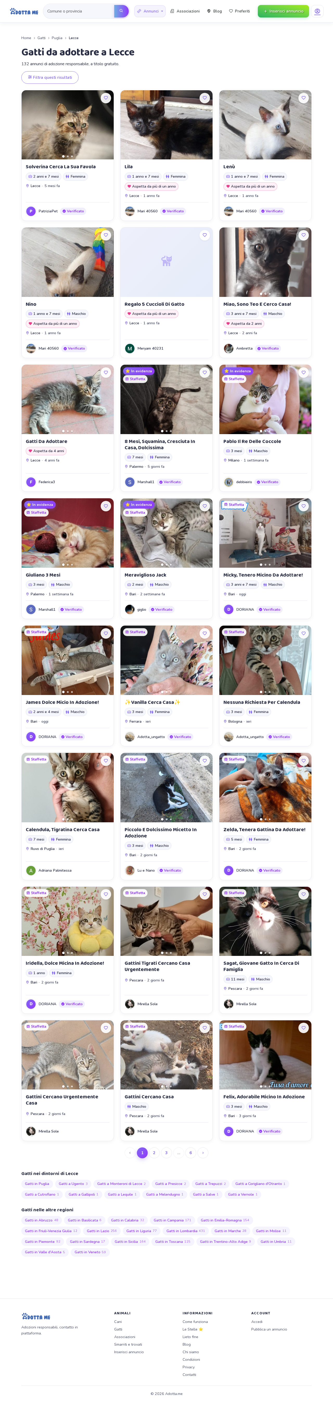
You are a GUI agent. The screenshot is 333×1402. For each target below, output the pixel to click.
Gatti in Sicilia (130, 1241)
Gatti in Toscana (173, 1241)
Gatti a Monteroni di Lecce (121, 1183)
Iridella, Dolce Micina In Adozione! (65, 963)
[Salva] (106, 98)
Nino (31, 304)
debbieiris (244, 481)
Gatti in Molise (271, 1230)
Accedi (256, 1321)
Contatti (189, 1374)
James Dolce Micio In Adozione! (62, 702)
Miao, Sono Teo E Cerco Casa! (257, 304)
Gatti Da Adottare (46, 441)
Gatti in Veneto (90, 1252)
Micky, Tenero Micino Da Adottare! (263, 575)
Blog (187, 1344)
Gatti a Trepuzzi (210, 1183)
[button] (150, 11)
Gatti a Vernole (243, 1194)
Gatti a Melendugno (165, 1194)
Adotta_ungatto (151, 736)
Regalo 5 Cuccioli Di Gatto (154, 304)
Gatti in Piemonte (42, 1241)
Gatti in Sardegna (87, 1241)
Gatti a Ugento (73, 1183)
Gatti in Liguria (141, 1230)
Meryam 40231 (150, 348)
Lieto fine (190, 1336)
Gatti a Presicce (170, 1183)
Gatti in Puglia (37, 1183)
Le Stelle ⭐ (193, 1329)
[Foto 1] (63, 156)
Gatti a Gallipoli (84, 1194)
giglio (141, 609)
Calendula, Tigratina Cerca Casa (63, 829)
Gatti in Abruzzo (41, 1220)
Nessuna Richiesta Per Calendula (261, 702)
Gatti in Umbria (276, 1241)
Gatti (41, 37)
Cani (118, 1321)
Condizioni (191, 1359)
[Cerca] (121, 11)
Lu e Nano (146, 870)
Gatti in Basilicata (85, 1220)
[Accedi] (317, 11)
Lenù (229, 167)
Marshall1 (146, 481)
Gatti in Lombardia (185, 1230)
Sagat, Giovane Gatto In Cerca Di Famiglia (261, 966)
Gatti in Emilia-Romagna (225, 1220)
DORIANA (245, 609)
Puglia (57, 37)
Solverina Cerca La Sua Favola (61, 167)
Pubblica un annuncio (269, 1329)
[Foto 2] (68, 156)
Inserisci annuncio (129, 1352)
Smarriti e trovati (128, 1344)
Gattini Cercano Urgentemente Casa (62, 1100)
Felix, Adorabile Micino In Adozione (264, 1097)
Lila (129, 167)
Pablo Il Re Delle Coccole (252, 441)
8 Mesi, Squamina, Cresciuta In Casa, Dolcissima (160, 444)
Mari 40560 (147, 211)
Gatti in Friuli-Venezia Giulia (51, 1230)
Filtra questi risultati (52, 77)
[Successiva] (202, 1152)
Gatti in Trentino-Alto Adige (225, 1241)
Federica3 (47, 481)
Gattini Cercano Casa (149, 1097)
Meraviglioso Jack (145, 575)
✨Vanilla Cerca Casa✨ (153, 702)
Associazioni (124, 1336)
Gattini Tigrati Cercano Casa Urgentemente (157, 966)
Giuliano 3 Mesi (43, 575)
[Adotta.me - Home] (24, 11)
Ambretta (244, 348)
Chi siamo (191, 1352)
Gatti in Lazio (102, 1230)
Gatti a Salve (206, 1194)
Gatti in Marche (231, 1230)
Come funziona (195, 1321)
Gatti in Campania (172, 1220)
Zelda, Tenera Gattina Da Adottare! (264, 829)
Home (26, 37)
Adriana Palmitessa (55, 870)
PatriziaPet (48, 211)
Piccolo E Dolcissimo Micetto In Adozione (161, 832)
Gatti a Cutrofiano (42, 1194)
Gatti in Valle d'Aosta (45, 1252)
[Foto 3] (72, 156)
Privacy (189, 1367)
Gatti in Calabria (127, 1220)
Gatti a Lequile (122, 1194)
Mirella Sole (147, 1003)
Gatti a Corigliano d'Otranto (260, 1183)
